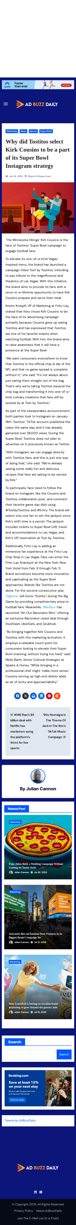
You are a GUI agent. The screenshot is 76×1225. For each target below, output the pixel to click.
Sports (33, 131)
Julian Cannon (41, 788)
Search (15, 1042)
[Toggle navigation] (6, 104)
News (23, 131)
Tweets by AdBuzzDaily (20, 1120)
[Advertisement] (38, 38)
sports (33, 176)
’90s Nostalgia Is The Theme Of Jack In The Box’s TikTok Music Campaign (54, 726)
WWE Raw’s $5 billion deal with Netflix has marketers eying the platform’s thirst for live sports (22, 731)
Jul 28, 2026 (40, 872)
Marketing (12, 131)
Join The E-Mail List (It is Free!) (38, 1218)
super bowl (45, 176)
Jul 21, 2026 (40, 942)
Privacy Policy (23, 1211)
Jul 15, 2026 (40, 1012)
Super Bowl (46, 131)
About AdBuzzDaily (49, 1211)
